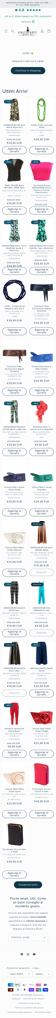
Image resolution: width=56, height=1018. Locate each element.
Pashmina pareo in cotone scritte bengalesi (41, 428)
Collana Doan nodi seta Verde (42, 126)
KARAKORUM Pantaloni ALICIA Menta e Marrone (14, 428)
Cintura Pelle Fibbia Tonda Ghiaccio (14, 549)
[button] (6, 31)
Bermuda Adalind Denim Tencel (41, 669)
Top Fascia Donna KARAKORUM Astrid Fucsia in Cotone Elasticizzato (41, 188)
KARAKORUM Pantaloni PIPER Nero (14, 609)
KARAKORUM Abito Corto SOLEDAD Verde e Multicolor (14, 248)
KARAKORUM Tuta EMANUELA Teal (41, 609)
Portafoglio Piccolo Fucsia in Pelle (41, 790)
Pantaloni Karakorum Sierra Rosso (14, 730)
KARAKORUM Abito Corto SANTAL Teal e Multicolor (41, 247)
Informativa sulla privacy (29, 1003)
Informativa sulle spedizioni (20, 1012)
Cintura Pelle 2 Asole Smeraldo (42, 488)
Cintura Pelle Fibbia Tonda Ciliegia (41, 730)
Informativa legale (43, 1012)
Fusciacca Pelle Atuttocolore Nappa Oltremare (41, 308)
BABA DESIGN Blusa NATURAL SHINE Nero (14, 186)
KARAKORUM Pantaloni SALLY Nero (14, 669)
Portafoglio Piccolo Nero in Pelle (14, 850)
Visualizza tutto (28, 884)
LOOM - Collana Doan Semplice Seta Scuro (14, 307)
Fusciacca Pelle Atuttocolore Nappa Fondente (14, 368)
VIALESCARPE (26, 995)
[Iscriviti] (44, 937)
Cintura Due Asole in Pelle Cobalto (41, 367)
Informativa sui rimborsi (33, 999)
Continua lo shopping (28, 70)
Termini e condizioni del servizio (29, 1008)
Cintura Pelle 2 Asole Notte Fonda (14, 488)
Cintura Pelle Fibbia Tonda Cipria (14, 790)
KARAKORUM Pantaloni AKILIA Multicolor (14, 126)
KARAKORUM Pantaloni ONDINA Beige (41, 549)
